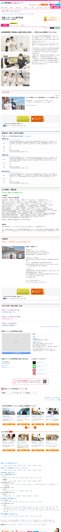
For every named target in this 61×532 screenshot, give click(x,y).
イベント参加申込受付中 (51, 17)
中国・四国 (39, 7)
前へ (26, 427)
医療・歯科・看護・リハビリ (9, 495)
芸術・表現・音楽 (55, 509)
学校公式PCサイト (7, 365)
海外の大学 (30, 484)
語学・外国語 (55, 506)
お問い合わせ (4, 520)
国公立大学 (6, 484)
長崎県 (15, 465)
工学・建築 (23, 508)
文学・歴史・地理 (7, 506)
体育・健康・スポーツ (24, 509)
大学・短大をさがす (5, 521)
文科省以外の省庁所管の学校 (40, 484)
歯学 (31, 490)
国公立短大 (18, 484)
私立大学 (12, 484)
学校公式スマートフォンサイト (9, 367)
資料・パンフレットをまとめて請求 (48, 521)
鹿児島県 (34, 465)
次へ (35, 427)
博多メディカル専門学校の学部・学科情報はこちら (50, 326)
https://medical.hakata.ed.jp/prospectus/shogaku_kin (36, 282)
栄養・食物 (41, 509)
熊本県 (20, 465)
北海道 (25, 7)
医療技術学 (22, 490)
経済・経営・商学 (23, 506)
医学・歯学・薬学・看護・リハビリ (11, 490)
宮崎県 (29, 465)
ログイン (58, 4)
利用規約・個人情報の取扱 (14, 520)
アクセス (23, 524)
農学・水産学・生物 (50, 508)
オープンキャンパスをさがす (26, 521)
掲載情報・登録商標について (49, 520)
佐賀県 (10, 465)
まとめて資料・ (57, 7)
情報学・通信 (30, 508)
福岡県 (5, 465)
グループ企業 (38, 524)
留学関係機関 (6, 485)
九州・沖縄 (46, 7)
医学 (27, 490)
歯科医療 (24, 495)
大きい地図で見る (17, 352)
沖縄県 (40, 465)
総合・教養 (6, 511)
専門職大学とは (37, 521)
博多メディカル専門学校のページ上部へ (51, 399)
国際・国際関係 (7, 508)
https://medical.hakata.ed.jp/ (31, 105)
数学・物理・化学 (15, 508)
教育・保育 (48, 509)
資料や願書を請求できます (52, 19)
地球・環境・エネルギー (39, 508)
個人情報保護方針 (43, 524)
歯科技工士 (36, 495)
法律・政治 (15, 506)
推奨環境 (23, 520)
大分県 (24, 465)
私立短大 (24, 484)
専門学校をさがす (15, 521)
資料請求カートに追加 (8, 424)
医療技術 (19, 495)
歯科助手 (30, 495)
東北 (32, 7)
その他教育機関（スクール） (53, 484)
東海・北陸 (18, 7)
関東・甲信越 (4, 7)
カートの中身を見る (44, 4)
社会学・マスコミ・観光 (33, 506)
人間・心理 (42, 506)
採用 (34, 524)
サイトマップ (29, 520)
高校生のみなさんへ (38, 520)
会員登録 (52, 4)
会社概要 (20, 524)
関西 (11, 7)
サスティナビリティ (29, 524)
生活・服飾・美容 (33, 509)
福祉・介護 (49, 506)
